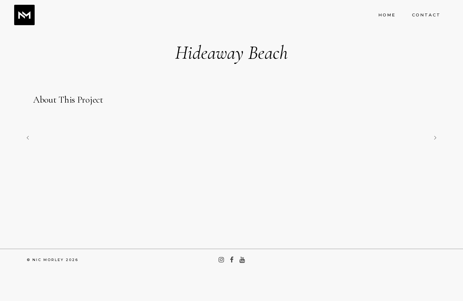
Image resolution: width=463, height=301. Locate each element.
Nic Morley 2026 (55, 260)
